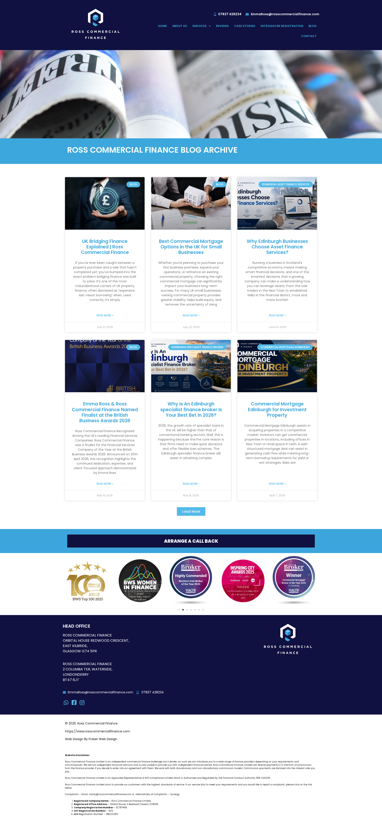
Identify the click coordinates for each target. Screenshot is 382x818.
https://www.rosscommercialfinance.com (97, 731)
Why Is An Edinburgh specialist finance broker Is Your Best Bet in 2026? (191, 409)
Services (199, 26)
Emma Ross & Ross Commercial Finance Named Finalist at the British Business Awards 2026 (105, 412)
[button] (191, 511)
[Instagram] (82, 702)
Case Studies (244, 26)
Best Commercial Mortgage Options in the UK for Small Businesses (191, 246)
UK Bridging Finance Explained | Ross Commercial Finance (105, 246)
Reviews (222, 26)
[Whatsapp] (66, 702)
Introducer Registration (282, 26)
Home (162, 26)
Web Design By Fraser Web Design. (91, 739)
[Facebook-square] (74, 702)
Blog (313, 26)
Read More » (105, 315)
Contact (309, 36)
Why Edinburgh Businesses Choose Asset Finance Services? (277, 246)
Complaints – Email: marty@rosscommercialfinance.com (98, 794)
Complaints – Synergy (167, 794)
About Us (179, 26)
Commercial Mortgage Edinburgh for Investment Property (277, 409)
